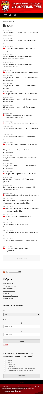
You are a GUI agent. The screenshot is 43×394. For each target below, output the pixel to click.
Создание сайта (7, 391)
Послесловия (8, 298)
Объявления (8, 288)
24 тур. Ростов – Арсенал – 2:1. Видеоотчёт (21, 123)
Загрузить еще (21, 258)
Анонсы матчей (9, 291)
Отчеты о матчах (9, 286)
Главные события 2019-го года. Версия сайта (22, 195)
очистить (5, 345)
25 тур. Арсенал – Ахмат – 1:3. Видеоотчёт (21, 94)
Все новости (8, 283)
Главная (5, 21)
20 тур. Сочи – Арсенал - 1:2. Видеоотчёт (20, 174)
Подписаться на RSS (13, 272)
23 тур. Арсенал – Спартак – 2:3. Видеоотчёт (22, 144)
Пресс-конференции (10, 296)
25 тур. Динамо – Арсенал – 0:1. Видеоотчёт (22, 72)
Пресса (6, 293)
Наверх (21, 382)
